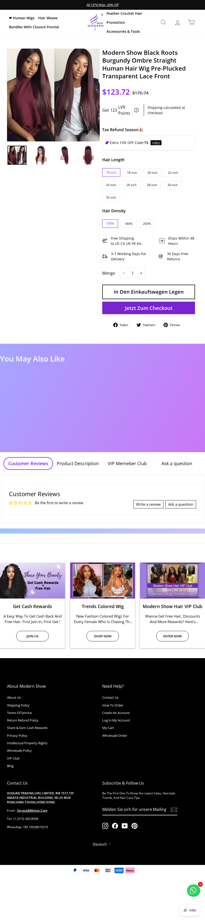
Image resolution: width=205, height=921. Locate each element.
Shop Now (103, 636)
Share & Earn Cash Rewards (27, 727)
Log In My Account (116, 720)
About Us (14, 697)
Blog (10, 766)
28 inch (152, 185)
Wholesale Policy (19, 750)
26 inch (131, 185)
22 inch (173, 172)
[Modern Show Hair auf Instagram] (105, 826)
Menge (108, 273)
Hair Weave (48, 18)
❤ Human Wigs (21, 18)
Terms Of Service (19, 712)
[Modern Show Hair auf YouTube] (125, 826)
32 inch (111, 197)
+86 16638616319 (35, 827)
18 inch (132, 172)
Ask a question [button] (180, 504)
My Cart (108, 727)
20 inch (153, 172)
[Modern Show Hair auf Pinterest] (135, 826)
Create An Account (116, 712)
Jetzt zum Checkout (148, 308)
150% (110, 223)
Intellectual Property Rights (27, 743)
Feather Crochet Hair (124, 13)
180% (128, 224)
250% (147, 224)
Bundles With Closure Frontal (34, 27)
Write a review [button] (148, 504)
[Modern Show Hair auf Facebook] (115, 826)
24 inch (111, 185)
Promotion (115, 22)
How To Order (112, 705)
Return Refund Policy (22, 720)
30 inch (173, 185)
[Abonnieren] (174, 810)
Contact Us (110, 697)
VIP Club (13, 758)
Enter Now (172, 636)
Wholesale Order (114, 735)
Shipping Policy (18, 705)
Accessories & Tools (123, 31)
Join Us (32, 636)
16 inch (111, 172)
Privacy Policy (17, 735)
